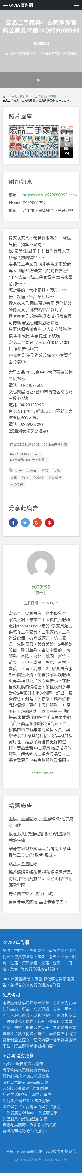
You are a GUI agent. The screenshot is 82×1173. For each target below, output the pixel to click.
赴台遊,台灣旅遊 (17, 1100)
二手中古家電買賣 (22, 53)
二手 (18, 470)
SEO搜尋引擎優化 (18, 1088)
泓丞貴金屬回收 (23, 863)
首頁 (10, 1151)
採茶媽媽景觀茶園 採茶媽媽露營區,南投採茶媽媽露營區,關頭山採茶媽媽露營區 (40, 879)
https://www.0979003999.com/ (50, 194)
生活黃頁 (43, 1094)
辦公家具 (55, 477)
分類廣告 (41, 1076)
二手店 (32, 470)
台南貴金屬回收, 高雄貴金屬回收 (38, 902)
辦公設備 (16, 484)
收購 (25, 477)
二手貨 (40, 1113)
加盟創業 (36, 1119)
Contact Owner (41, 773)
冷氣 (57, 470)
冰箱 (45, 470)
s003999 (41, 587)
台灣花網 (49, 1125)
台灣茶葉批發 (14, 1131)
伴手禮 (47, 1106)
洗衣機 (38, 477)
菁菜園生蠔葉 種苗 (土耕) (31, 893)
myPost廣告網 (15, 1063)
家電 (13, 477)
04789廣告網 (21, 5)
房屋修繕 (10, 1070)
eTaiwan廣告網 (36, 1082)
